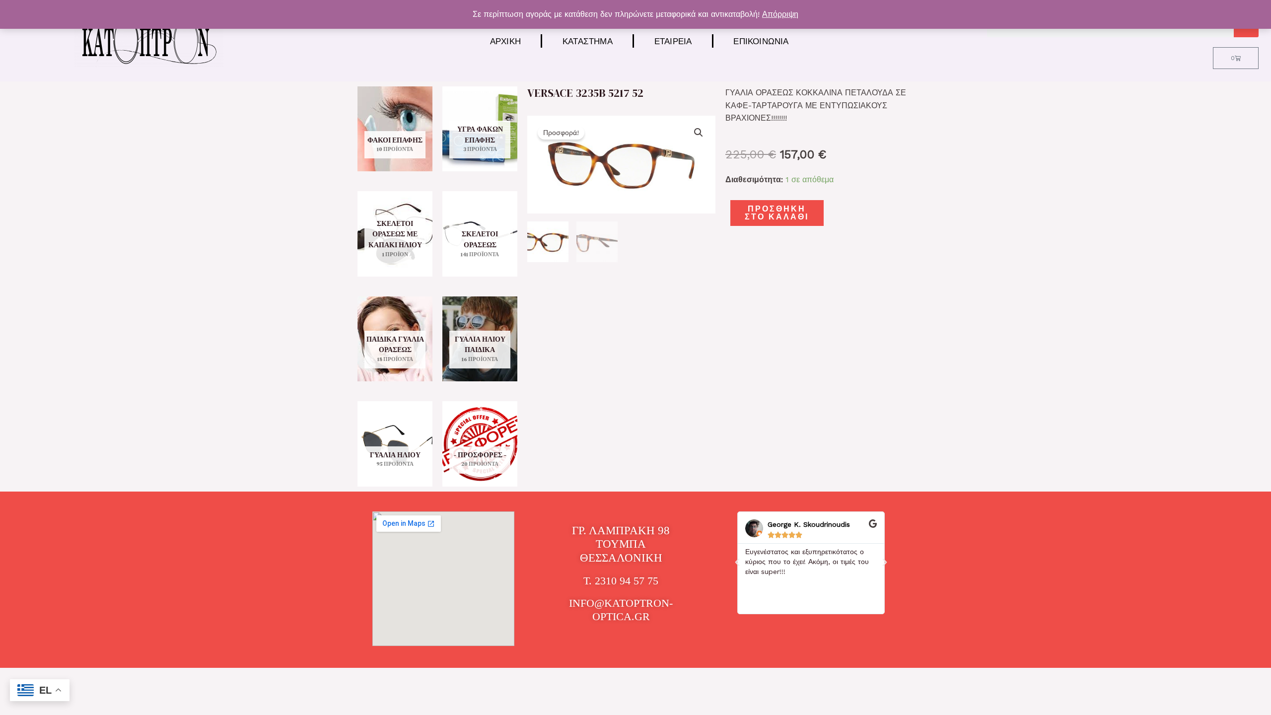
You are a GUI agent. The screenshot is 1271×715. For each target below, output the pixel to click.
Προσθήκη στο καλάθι (777, 212)
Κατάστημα (588, 41)
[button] (698, 133)
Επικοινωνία (760, 41)
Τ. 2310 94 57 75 (620, 580)
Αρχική (505, 41)
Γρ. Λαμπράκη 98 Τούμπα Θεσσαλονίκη (621, 544)
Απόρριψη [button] (780, 14)
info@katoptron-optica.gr (621, 609)
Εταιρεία (673, 41)
